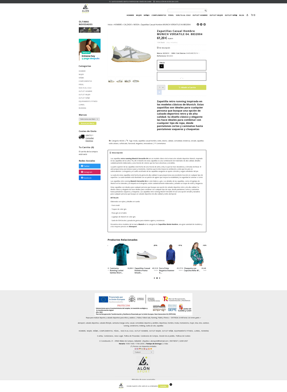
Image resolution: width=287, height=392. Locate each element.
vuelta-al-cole (151, 326)
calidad (170, 141)
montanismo (184, 323)
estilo (159, 141)
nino (200, 323)
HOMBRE (130, 15)
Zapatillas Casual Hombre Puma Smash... (142, 270)
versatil (193, 141)
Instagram (87, 172)
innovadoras (148, 143)
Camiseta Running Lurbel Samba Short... (116, 270)
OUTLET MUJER (216, 15)
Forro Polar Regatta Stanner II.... (166, 270)
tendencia (186, 141)
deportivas (163, 323)
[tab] (116, 152)
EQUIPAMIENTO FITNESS (88, 101)
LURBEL (82, 105)
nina (196, 323)
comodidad (178, 141)
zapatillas (160, 326)
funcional (131, 143)
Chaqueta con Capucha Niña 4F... (192, 269)
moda (135, 141)
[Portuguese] (144, 349)
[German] (140, 349)
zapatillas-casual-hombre (147, 141)
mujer (192, 323)
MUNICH (166, 53)
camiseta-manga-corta (120, 323)
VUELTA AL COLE (183, 15)
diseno (164, 141)
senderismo (134, 326)
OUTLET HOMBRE (200, 15)
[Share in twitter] (201, 24)
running (126, 326)
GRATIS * (89, 135)
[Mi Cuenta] (247, 15)
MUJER (139, 15)
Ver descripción (164, 48)
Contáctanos (108, 336)
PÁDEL (171, 15)
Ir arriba (100, 336)
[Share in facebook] (198, 24)
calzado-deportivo (92, 323)
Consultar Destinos (90, 139)
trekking (142, 326)
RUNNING (82, 108)
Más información (210, 389)
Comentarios (161, 143)
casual (132, 323)
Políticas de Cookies (183, 336)
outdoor (206, 323)
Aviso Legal (118, 336)
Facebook (87, 178)
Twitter (86, 166)
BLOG (241, 15)
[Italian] (142, 349)
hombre (171, 323)
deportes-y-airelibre (151, 323)
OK (201, 389)
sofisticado (123, 143)
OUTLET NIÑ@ (231, 15)
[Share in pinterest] (204, 24)
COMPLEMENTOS (159, 15)
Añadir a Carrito (188, 87)
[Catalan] (151, 349)
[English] (135, 349)
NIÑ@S (147, 15)
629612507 (184, 341)
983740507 (174, 341)
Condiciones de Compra (149, 336)
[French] (138, 349)
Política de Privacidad (131, 336)
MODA (121, 141)
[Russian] (147, 349)
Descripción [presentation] (117, 153)
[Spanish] (149, 349)
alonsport (81, 323)
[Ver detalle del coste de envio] (82, 137)
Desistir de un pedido (167, 336)
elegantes (139, 143)
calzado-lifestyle (105, 323)
